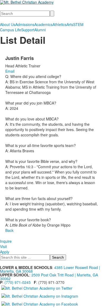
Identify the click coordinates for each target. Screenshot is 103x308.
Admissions (24, 24)
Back (9, 230)
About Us (7, 24)
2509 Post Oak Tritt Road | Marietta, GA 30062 (49, 276)
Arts (70, 24)
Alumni (40, 29)
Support (27, 29)
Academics (43, 24)
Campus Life (10, 29)
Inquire (6, 241)
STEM (78, 24)
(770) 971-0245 (17, 282)
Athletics (60, 24)
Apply (4, 251)
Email (10, 71)
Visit (3, 246)
